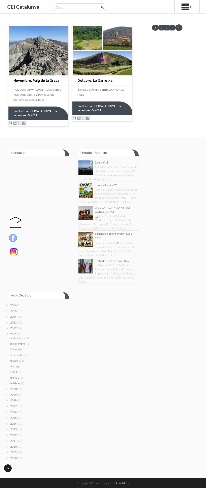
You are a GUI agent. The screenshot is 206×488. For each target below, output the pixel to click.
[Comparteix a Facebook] (24, 123)
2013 (13, 429)
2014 (13, 423)
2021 (13, 334)
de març (14, 377)
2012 (13, 435)
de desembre (17, 338)
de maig (14, 366)
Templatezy (122, 483)
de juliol (14, 360)
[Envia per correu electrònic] (10, 123)
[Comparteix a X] (19, 123)
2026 (13, 305)
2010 (13, 446)
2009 (13, 452)
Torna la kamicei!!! (106, 185)
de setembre (17, 355)
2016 (13, 412)
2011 (13, 440)
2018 (13, 400)
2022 (13, 328)
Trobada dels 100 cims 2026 (112, 261)
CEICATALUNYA (41, 111)
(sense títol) (102, 162)
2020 (13, 389)
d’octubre (15, 349)
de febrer (15, 383)
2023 (13, 322)
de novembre (17, 343)
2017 (13, 406)
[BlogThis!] (15, 123)
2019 (13, 394)
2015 (13, 417)
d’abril (13, 372)
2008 (13, 458)
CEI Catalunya (23, 7)
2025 (13, 310)
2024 (13, 316)
